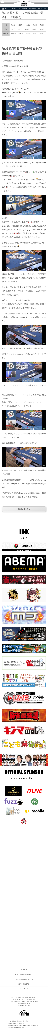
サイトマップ (24, 989)
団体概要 (24, 970)
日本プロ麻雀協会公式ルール (24, 979)
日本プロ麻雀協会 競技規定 (24, 974)
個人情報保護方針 (24, 984)
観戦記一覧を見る (24, 509)
